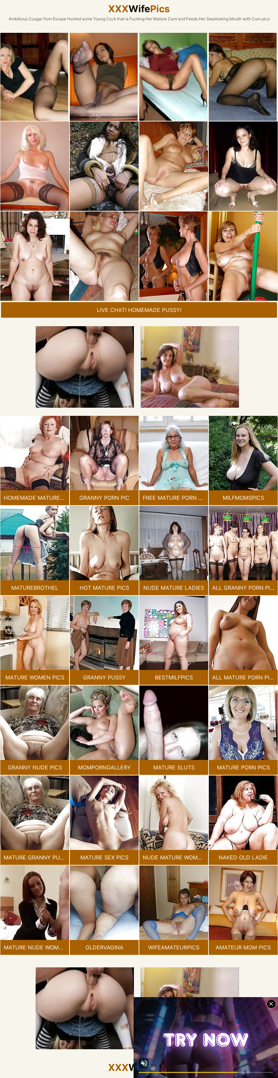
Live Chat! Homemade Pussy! (139, 310)
